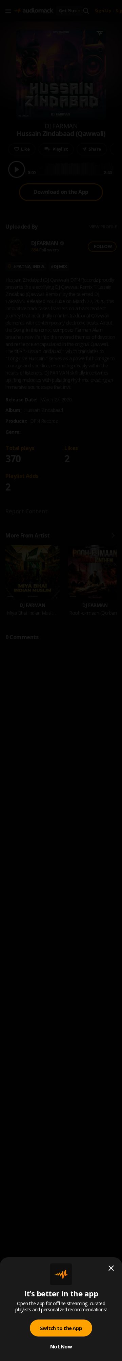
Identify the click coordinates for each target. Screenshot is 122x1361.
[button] (61, 680)
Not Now (61, 1346)
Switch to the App (61, 1328)
